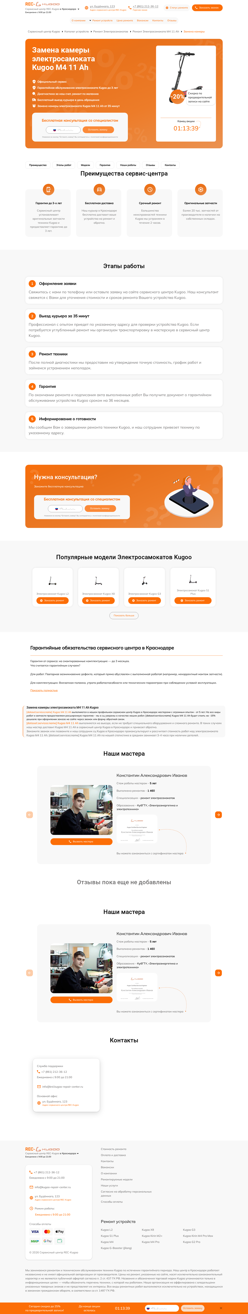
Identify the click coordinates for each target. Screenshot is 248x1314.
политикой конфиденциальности (104, 137)
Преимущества (38, 165)
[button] (218, 814)
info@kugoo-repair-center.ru (53, 1187)
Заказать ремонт (54, 600)
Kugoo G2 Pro (191, 1242)
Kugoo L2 (107, 1229)
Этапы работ (63, 165)
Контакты (157, 20)
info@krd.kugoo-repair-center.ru (62, 1086)
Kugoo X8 (148, 1229)
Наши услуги (109, 1185)
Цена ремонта (125, 20)
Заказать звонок (209, 7)
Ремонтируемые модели (117, 1179)
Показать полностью (44, 690)
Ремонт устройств (102, 20)
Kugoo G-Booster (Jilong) (116, 1248)
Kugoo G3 (189, 1229)
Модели (85, 165)
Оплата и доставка (113, 1155)
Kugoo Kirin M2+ (152, 1235)
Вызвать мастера (83, 841)
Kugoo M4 (107, 1242)
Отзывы (171, 20)
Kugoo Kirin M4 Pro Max (198, 1235)
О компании (78, 20)
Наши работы (128, 165)
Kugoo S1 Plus (110, 1235)
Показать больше (124, 615)
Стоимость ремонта (113, 1149)
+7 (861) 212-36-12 (145, 6)
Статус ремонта (179, 7)
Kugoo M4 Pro (150, 1242)
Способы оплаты (112, 1201)
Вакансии (142, 20)
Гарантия (105, 165)
